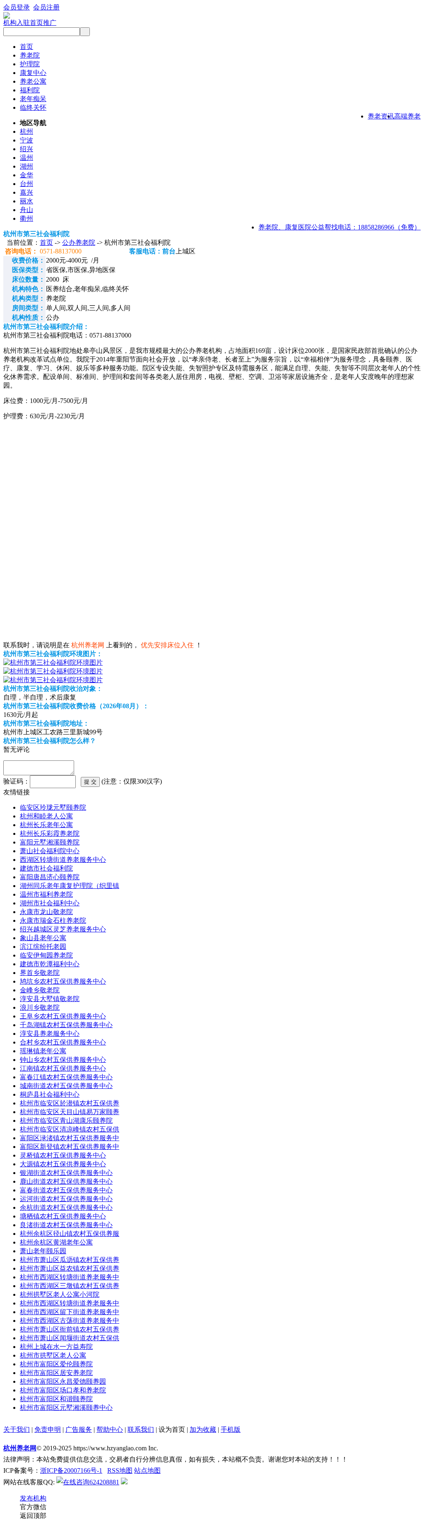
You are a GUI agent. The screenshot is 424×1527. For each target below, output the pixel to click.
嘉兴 (26, 192)
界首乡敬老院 (40, 972)
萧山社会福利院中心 (50, 850)
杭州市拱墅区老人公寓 (53, 1355)
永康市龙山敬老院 (46, 911)
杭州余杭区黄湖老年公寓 (56, 1242)
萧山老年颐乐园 (43, 1250)
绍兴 (26, 148)
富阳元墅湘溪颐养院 (50, 842)
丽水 (26, 201)
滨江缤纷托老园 (43, 946)
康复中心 (33, 72)
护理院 (30, 64)
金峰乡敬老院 (40, 990)
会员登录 (16, 7)
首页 (26, 46)
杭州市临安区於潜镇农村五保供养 (69, 1103)
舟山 (26, 209)
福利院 (30, 90)
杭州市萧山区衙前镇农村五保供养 (69, 1329)
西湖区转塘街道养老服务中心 (63, 859)
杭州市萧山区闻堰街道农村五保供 (69, 1337)
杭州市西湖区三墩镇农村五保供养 (69, 1285)
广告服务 (78, 1429)
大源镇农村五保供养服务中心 (63, 1164)
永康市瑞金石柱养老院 (53, 920)
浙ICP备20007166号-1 (71, 1470)
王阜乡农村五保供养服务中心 (63, 1016)
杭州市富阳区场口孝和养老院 (63, 1390)
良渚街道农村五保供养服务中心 (66, 1224)
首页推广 (43, 22)
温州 (26, 157)
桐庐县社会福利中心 (50, 1094)
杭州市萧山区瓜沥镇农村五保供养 (69, 1259)
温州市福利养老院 (46, 894)
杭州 (26, 131)
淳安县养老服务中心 (50, 1033)
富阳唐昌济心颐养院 (50, 876)
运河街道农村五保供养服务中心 (66, 1198)
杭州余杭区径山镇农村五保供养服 (69, 1233)
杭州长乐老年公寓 (46, 824)
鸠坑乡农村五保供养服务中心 (63, 981)
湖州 (26, 166)
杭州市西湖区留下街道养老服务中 (69, 1311)
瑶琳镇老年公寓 (43, 1050)
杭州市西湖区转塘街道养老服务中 (69, 1277)
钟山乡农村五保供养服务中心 (63, 1059)
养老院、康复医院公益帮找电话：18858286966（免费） (339, 227)
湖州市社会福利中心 (50, 903)
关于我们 (16, 1429)
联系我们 (141, 1429)
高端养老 (407, 116)
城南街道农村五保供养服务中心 (66, 1085)
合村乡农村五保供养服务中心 (63, 1042)
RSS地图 (119, 1470)
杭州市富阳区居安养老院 (56, 1372)
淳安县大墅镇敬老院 (50, 998)
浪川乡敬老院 (40, 1007)
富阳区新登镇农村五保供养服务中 (69, 1146)
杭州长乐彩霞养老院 (50, 833)
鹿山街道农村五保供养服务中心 (66, 1181)
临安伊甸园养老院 (46, 955)
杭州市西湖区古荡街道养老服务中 (69, 1320)
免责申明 (47, 1429)
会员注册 (46, 7)
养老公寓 (33, 81)
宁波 (26, 140)
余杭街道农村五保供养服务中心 (66, 1207)
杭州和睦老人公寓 (46, 816)
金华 (26, 175)
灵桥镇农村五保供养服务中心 (63, 1155)
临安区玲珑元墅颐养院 (53, 807)
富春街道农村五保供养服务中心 (66, 1190)
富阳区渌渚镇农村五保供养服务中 (69, 1137)
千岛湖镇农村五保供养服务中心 (66, 1024)
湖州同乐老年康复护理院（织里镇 (69, 885)
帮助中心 (109, 1429)
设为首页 (172, 1429)
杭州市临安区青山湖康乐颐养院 (66, 1120)
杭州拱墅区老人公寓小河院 (59, 1294)
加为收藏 (203, 1429)
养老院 (30, 55)
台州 (26, 183)
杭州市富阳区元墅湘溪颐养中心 (66, 1407)
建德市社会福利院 (46, 868)
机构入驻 (16, 22)
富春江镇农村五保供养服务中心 (66, 1077)
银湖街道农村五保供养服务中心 (66, 1172)
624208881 (104, 1482)
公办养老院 (78, 242)
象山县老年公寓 (43, 937)
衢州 (26, 218)
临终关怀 (33, 107)
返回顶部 (33, 1515)
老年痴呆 (33, 98)
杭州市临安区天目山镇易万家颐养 (69, 1111)
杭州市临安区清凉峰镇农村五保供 (69, 1129)
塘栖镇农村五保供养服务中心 (63, 1216)
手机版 (231, 1429)
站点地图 (147, 1470)
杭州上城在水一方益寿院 (56, 1346)
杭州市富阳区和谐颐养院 (56, 1398)
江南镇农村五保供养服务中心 (63, 1068)
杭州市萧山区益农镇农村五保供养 (69, 1268)
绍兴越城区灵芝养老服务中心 (63, 929)
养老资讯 (381, 116)
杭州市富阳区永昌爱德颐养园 (63, 1381)
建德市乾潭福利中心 (50, 963)
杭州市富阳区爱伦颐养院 (56, 1364)
